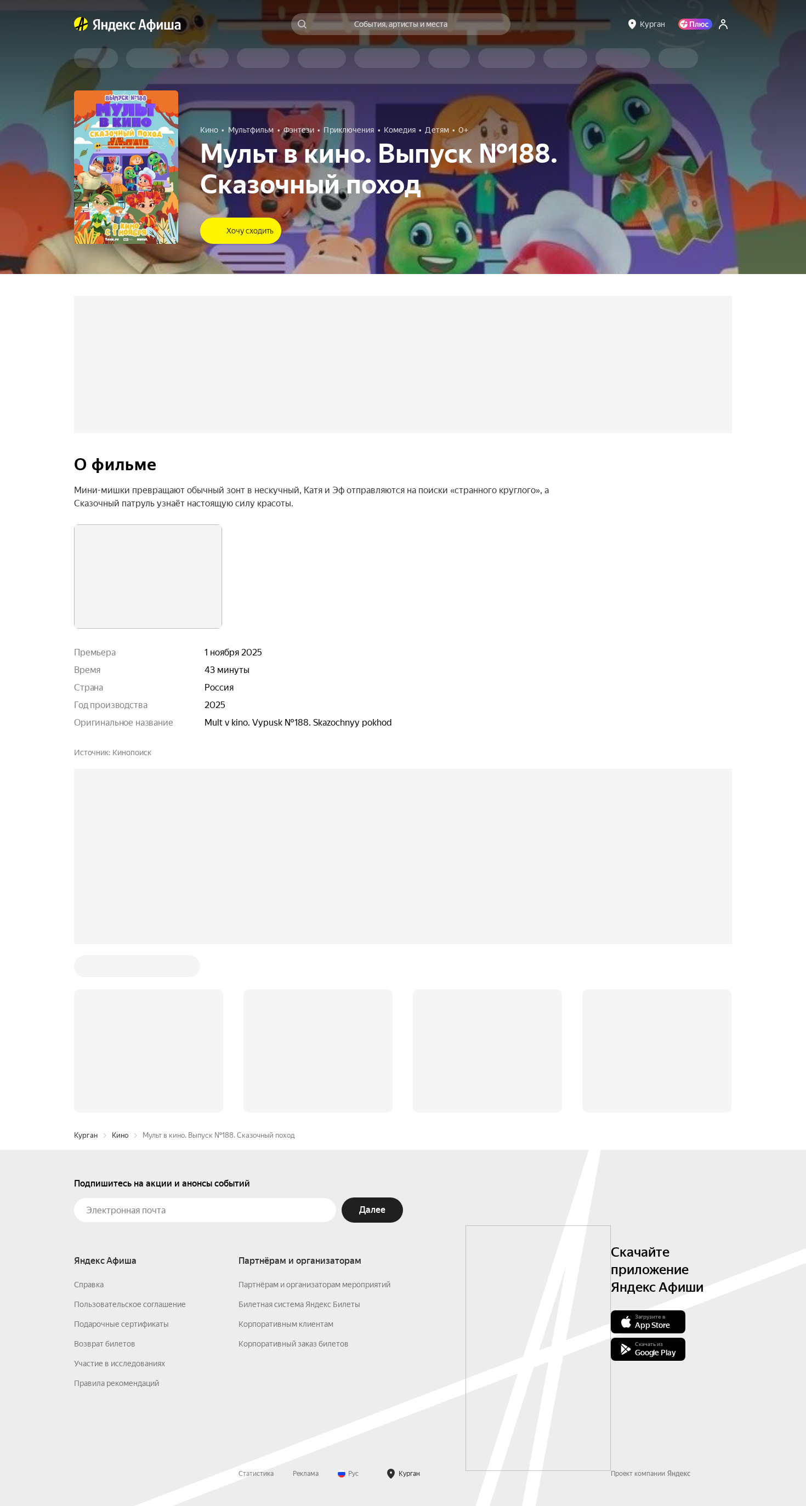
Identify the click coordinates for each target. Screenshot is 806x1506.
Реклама (306, 1307)
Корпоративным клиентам (286, 1158)
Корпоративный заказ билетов (294, 1177)
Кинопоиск (131, 752)
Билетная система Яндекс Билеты (299, 1138)
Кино (120, 969)
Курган (86, 969)
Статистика (256, 1307)
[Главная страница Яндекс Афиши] (81, 24)
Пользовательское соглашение (130, 1138)
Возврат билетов (104, 1177)
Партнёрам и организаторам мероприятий (314, 1118)
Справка (89, 1118)
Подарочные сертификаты (121, 1158)
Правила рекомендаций (116, 1217)
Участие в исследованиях (119, 1197)
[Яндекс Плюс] (695, 24)
